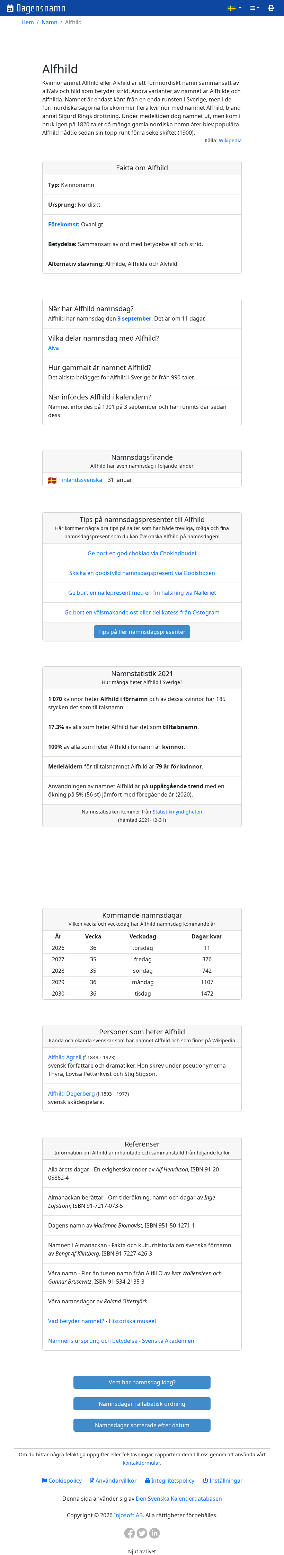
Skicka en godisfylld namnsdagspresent (142, 573)
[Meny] (255, 8)
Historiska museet (133, 1321)
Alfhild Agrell (64, 1057)
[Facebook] (129, 1535)
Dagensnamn (41, 8)
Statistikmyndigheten (177, 811)
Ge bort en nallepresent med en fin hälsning (142, 592)
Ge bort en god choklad (142, 553)
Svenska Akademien (168, 1341)
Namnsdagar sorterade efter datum (142, 1425)
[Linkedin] (154, 1535)
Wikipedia (230, 140)
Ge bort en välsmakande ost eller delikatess (142, 612)
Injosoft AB (128, 1515)
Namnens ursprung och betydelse (92, 1341)
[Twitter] (142, 1535)
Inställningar (225, 1480)
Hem (27, 22)
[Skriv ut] (271, 8)
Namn (49, 22)
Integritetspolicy (172, 1480)
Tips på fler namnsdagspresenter (142, 632)
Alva (53, 348)
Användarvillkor (115, 1480)
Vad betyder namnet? (76, 1321)
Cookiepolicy (64, 1480)
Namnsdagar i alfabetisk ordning (142, 1404)
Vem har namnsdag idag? (142, 1382)
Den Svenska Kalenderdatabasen (179, 1498)
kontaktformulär (141, 1462)
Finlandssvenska (80, 480)
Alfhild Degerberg (71, 1093)
